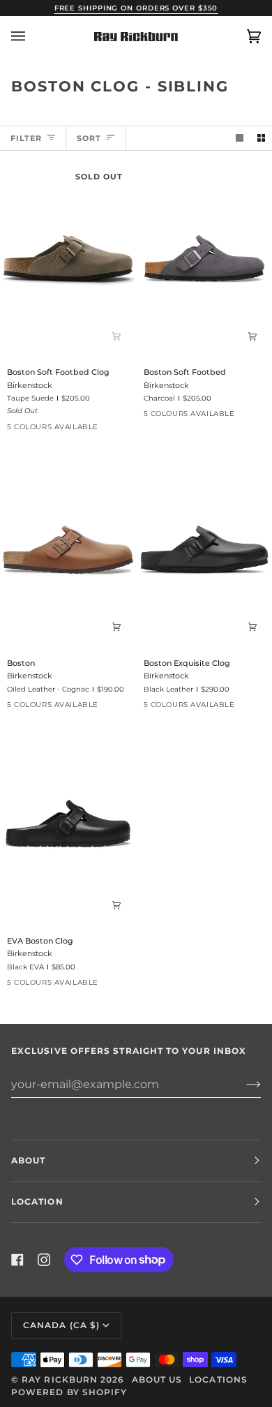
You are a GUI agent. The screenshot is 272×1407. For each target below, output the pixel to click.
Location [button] (37, 1201)
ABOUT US (157, 1379)
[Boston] (68, 549)
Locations (218, 1379)
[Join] (242, 1084)
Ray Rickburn (60, 1379)
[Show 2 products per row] (261, 138)
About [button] (28, 1160)
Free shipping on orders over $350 (136, 8)
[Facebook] (17, 1259)
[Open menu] (32, 36)
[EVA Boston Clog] (68, 827)
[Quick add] (116, 336)
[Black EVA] (116, 431)
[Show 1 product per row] (239, 138)
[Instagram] (44, 1259)
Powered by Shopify (69, 1392)
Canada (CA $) (61, 1325)
